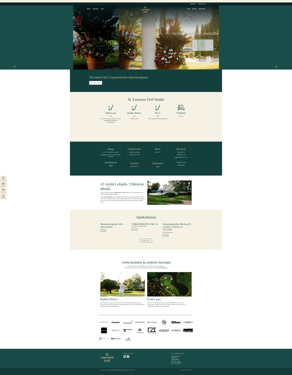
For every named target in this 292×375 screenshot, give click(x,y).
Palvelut (194, 9)
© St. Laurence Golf (104, 370)
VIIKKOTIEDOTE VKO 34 (145, 224)
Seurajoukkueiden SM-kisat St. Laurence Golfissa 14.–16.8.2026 (177, 227)
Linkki (157, 166)
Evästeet (190, 370)
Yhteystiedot (202, 9)
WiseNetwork (132, 370)
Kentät (88, 9)
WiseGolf (122, 370)
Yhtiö (188, 9)
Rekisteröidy (193, 4)
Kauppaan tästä (95, 83)
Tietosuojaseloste (184, 370)
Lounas (177, 157)
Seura (102, 9)
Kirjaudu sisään (202, 4)
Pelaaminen (96, 9)
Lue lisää (103, 230)
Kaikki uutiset (146, 240)
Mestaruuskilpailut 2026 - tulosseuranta (112, 225)
